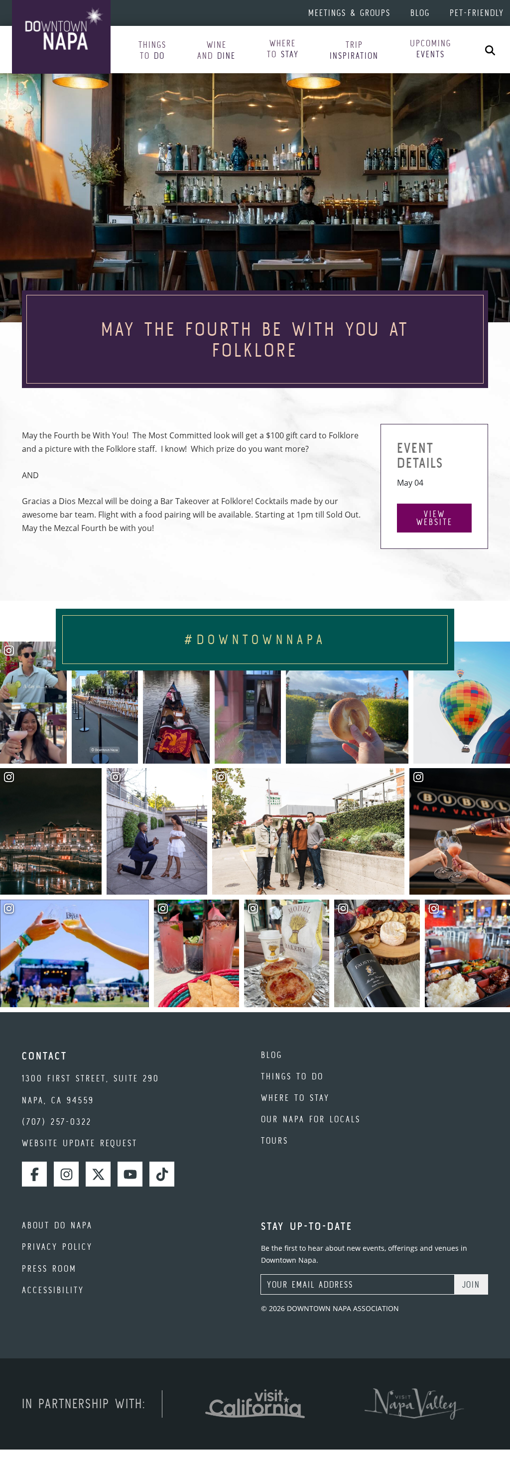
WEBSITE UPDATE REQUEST (79, 1143)
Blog (420, 12)
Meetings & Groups (349, 12)
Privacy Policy (57, 1246)
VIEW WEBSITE (434, 518)
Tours (274, 1140)
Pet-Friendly (477, 12)
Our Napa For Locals (311, 1119)
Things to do (292, 1076)
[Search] (490, 49)
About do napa (57, 1225)
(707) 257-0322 (57, 1121)
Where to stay (295, 1097)
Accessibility (53, 1290)
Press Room (49, 1268)
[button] (152, 50)
